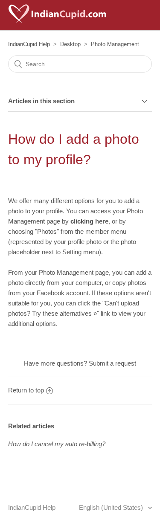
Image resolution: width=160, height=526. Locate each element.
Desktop (70, 44)
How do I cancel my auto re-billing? (56, 444)
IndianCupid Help (29, 44)
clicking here (89, 221)
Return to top (26, 390)
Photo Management (115, 44)
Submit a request (112, 363)
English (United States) (112, 507)
